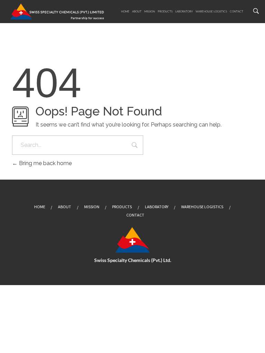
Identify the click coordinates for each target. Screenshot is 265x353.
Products (165, 11)
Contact (236, 11)
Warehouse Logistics (211, 11)
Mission (149, 11)
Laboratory (184, 11)
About (136, 11)
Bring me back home (45, 163)
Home (125, 11)
